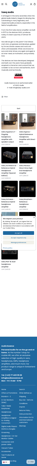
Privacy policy (7, 248)
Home (3, 389)
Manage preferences (18, 242)
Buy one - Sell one (26, 400)
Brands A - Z (6, 396)
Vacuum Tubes (7, 448)
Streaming (5, 432)
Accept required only (18, 238)
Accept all (18, 233)
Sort (18, 108)
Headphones (6, 412)
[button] (6, 462)
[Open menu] (2, 4)
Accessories (6, 451)
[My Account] (30, 4)
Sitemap (22, 426)
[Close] (34, 217)
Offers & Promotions (9, 393)
